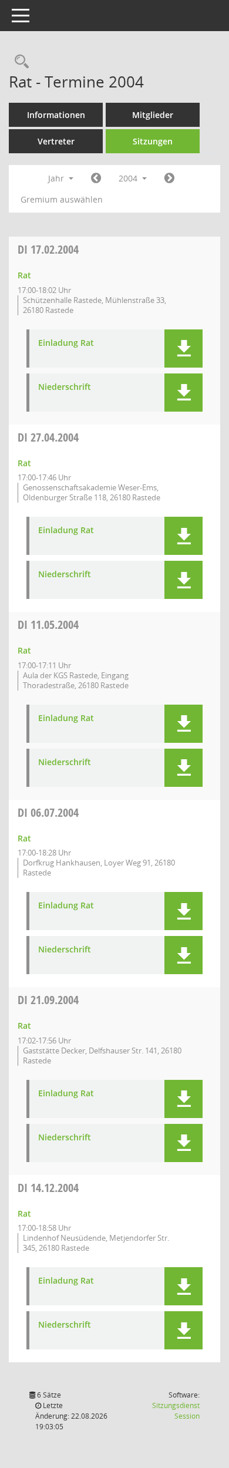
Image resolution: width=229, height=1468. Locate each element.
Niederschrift (64, 387)
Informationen (56, 114)
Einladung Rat (66, 343)
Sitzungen (153, 141)
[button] (183, 348)
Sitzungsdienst (176, 1410)
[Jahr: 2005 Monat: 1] (169, 178)
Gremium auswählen (62, 199)
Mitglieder (152, 114)
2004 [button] (129, 178)
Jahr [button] (57, 178)
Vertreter (56, 141)
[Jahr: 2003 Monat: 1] (96, 178)
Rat (24, 275)
